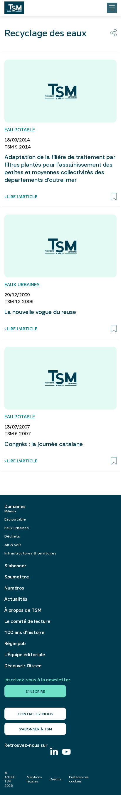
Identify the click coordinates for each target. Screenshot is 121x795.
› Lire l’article (20, 196)
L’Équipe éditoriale (24, 654)
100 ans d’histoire (24, 632)
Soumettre (16, 576)
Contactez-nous (35, 713)
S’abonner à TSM (35, 728)
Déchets (12, 535)
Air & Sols (12, 544)
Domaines (15, 506)
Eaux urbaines (16, 527)
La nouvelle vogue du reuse (40, 312)
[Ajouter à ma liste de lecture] (114, 197)
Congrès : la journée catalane (43, 444)
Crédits (55, 779)
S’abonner (15, 565)
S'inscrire (35, 691)
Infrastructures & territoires (30, 552)
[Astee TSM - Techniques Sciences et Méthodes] (14, 6)
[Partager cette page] (113, 32)
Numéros (14, 587)
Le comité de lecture (27, 621)
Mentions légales (34, 779)
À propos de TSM (22, 610)
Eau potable (15, 518)
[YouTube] (66, 752)
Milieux (10, 510)
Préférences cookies (79, 779)
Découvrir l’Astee (22, 665)
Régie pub (15, 643)
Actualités (15, 599)
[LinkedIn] (54, 752)
